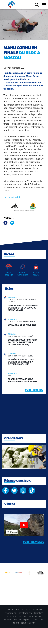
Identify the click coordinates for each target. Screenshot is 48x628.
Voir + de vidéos (33, 542)
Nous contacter (28, 623)
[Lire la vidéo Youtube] (24, 525)
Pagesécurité (9, 274)
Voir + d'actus (34, 390)
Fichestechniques (22, 274)
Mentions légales (21, 620)
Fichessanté (36, 274)
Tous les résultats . (12, 197)
